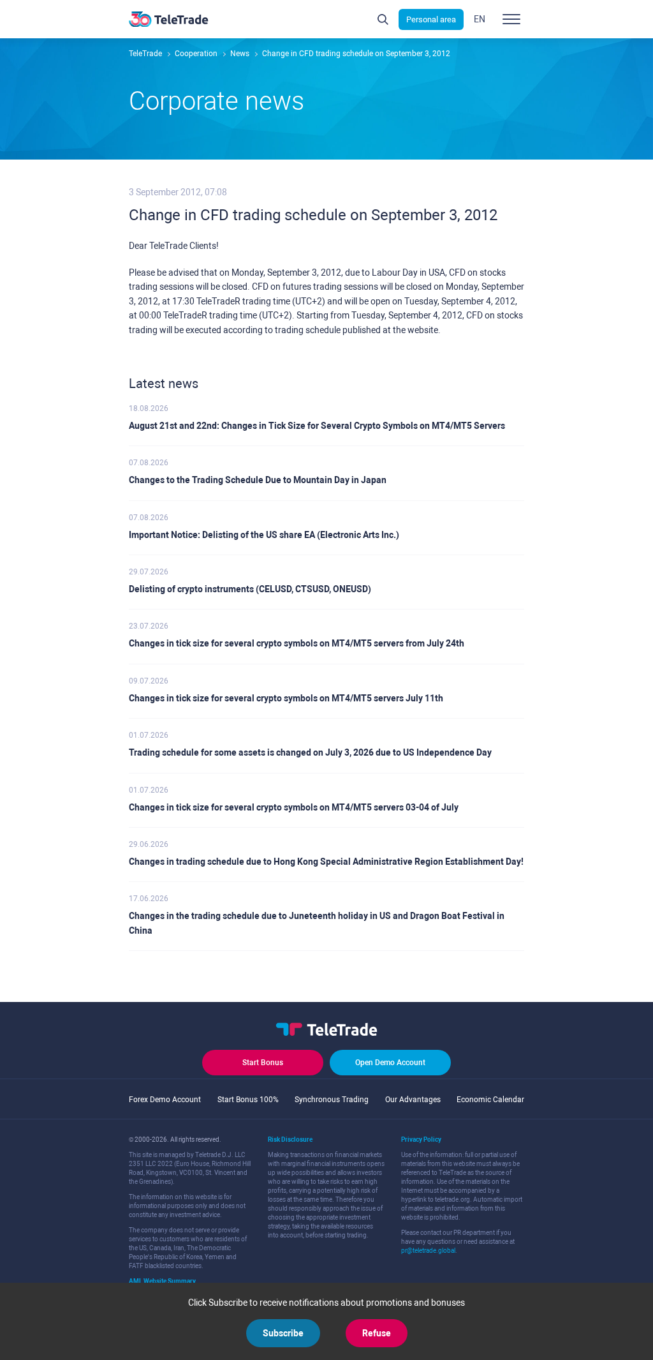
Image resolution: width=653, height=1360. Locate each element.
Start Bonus (262, 1062)
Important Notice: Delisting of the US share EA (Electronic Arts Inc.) (264, 535)
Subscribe (283, 1333)
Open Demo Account (390, 1062)
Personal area (431, 19)
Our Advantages (413, 1099)
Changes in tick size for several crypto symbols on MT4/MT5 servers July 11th (286, 698)
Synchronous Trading (332, 1099)
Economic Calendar (490, 1099)
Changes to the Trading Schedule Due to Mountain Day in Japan (257, 480)
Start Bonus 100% (248, 1099)
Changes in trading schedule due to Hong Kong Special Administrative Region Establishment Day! (326, 861)
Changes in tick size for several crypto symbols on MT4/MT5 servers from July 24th (296, 643)
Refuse (376, 1333)
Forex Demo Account (165, 1099)
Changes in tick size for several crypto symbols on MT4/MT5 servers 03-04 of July (294, 807)
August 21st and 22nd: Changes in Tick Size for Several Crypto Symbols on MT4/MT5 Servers (317, 426)
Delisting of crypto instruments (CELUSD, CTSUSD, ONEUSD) (250, 589)
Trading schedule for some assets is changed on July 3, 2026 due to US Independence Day (310, 752)
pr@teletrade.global (428, 1250)
